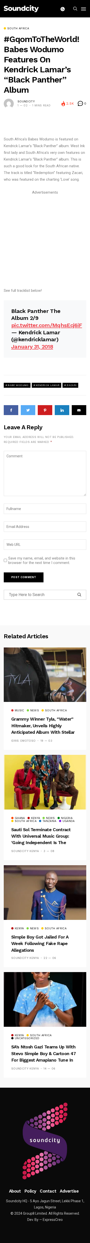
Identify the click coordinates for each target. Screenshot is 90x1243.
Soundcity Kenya (25, 851)
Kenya (35, 818)
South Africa (18, 28)
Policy (30, 1191)
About (15, 1191)
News (34, 710)
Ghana (20, 818)
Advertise (69, 1191)
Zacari (71, 385)
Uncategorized (27, 1038)
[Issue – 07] (45, 1141)
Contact (48, 1191)
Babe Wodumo (18, 385)
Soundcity (26, 101)
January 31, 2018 (32, 346)
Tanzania (49, 821)
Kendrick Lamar (48, 385)
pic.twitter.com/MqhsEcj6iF (46, 325)
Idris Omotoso (23, 740)
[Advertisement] (45, 240)
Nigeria (66, 818)
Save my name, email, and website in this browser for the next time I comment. (41, 560)
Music (19, 710)
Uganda (68, 821)
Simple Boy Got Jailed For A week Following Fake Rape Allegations (39, 943)
